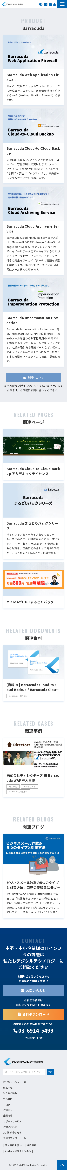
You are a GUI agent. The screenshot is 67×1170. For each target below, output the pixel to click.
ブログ (6, 1104)
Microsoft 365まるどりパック (30, 602)
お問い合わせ (45, 4)
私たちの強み (10, 1093)
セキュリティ (29, 786)
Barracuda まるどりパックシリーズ (32, 525)
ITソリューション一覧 (14, 1082)
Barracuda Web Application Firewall (33, 77)
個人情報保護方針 (14, 1145)
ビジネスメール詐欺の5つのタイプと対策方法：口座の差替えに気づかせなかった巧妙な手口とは (33, 885)
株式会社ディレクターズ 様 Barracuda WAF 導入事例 (33, 778)
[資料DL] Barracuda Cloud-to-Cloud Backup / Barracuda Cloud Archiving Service (33, 687)
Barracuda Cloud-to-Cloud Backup (33, 151)
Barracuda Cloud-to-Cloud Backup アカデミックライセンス (33, 471)
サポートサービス (12, 1121)
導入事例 (13, 786)
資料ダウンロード (50, 4)
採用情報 (54, 4)
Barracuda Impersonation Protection (33, 320)
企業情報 (7, 1115)
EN (40, 4)
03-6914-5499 (36, 1030)
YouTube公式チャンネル (18, 1151)
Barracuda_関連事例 (18, 791)
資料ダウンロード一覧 (14, 1138)
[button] (62, 4)
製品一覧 (7, 1087)
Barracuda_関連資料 (18, 695)
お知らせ (7, 1110)
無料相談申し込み (12, 1132)
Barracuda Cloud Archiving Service (33, 228)
